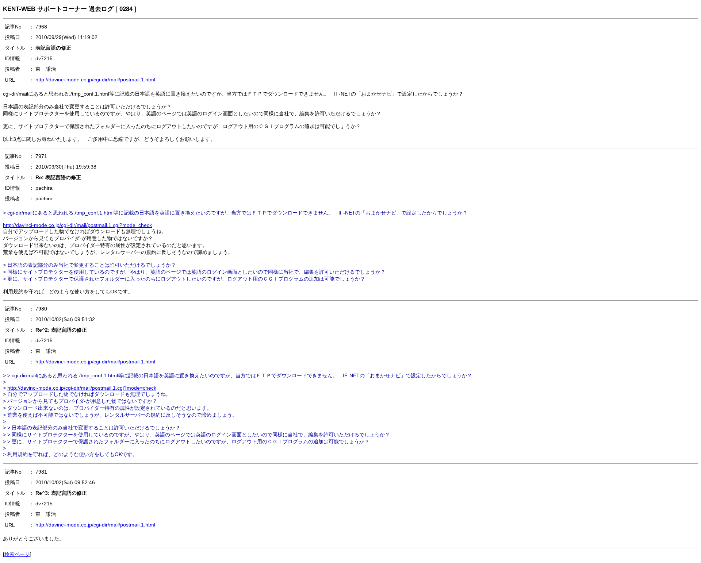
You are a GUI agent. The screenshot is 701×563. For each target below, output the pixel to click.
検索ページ (17, 554)
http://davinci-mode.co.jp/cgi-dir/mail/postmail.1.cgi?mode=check (77, 225)
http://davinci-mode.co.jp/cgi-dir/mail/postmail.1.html (95, 79)
